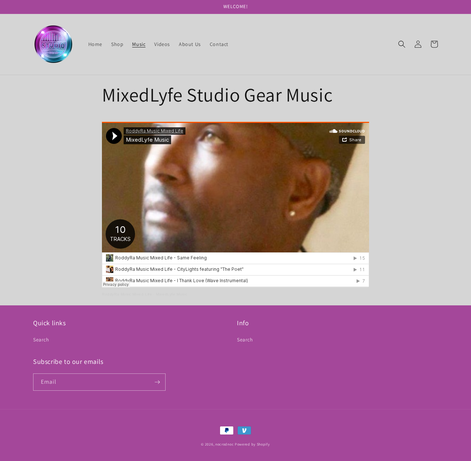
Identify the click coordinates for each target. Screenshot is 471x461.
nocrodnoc (224, 444)
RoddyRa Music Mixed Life (127, 294)
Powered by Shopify (252, 444)
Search (41, 339)
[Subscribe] (157, 382)
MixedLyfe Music (171, 294)
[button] (402, 44)
